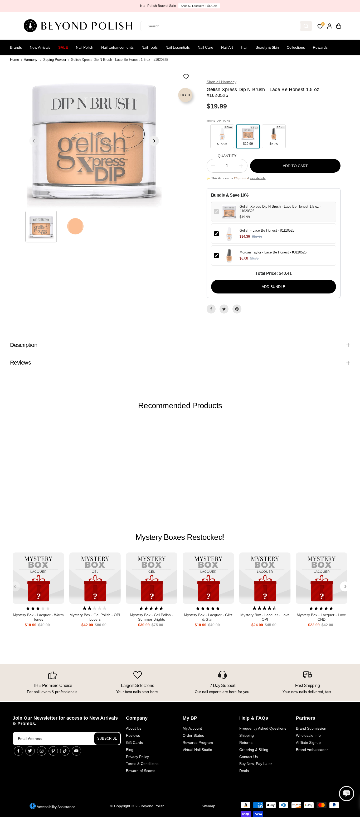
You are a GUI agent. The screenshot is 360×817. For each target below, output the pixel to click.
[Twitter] (224, 309)
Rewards (320, 47)
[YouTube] (76, 751)
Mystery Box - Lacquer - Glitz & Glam (208, 617)
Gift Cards (134, 742)
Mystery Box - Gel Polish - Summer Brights (151, 617)
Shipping (246, 735)
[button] (346, 793)
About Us (133, 728)
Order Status (193, 735)
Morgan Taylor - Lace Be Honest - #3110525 (273, 252)
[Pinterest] (236, 309)
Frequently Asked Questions (262, 728)
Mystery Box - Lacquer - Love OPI (265, 617)
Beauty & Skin (267, 47)
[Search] (306, 26)
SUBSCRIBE (107, 738)
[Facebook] (211, 309)
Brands (16, 47)
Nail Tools (150, 47)
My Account (192, 728)
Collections (296, 47)
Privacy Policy (137, 757)
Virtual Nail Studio (197, 750)
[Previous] (34, 141)
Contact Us (248, 757)
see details (257, 178)
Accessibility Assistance (55, 807)
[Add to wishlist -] (186, 76)
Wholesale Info (308, 735)
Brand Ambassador (312, 750)
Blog (129, 750)
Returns (245, 742)
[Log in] (329, 26)
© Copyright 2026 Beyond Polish (137, 806)
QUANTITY (227, 156)
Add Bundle (273, 287)
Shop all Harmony (221, 82)
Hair (244, 47)
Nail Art (227, 47)
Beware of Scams (140, 771)
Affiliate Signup (308, 742)
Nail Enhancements (117, 47)
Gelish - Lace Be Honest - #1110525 (267, 230)
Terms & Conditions (142, 763)
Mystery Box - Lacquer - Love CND (321, 617)
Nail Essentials (178, 47)
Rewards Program (198, 742)
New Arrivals (40, 47)
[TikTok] (65, 751)
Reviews (133, 735)
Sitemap (208, 806)
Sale (63, 47)
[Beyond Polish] (80, 26)
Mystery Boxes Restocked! (180, 537)
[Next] (154, 141)
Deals (244, 771)
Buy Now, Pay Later (255, 763)
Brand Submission (311, 728)
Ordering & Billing (253, 750)
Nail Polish (84, 47)
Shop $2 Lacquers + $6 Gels (199, 5)
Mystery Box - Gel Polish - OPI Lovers (95, 617)
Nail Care (205, 47)
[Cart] (338, 26)
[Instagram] (41, 751)
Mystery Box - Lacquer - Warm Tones (38, 617)
